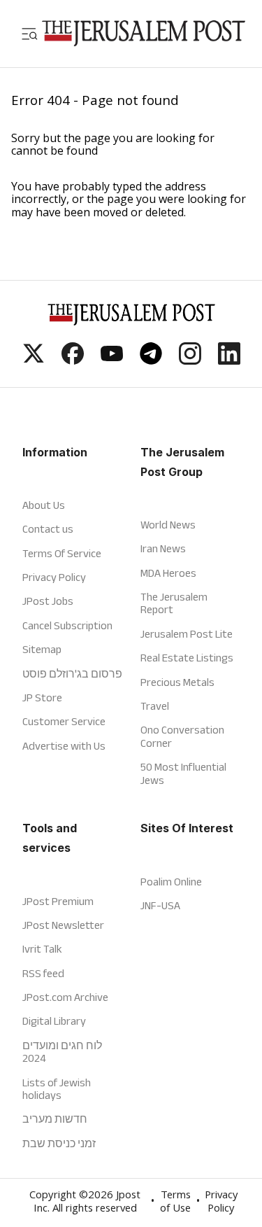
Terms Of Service (61, 553)
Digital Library (54, 1021)
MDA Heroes (168, 573)
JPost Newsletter (63, 925)
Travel (154, 706)
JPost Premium (58, 901)
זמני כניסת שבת (59, 1143)
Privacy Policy (54, 577)
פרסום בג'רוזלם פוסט (72, 674)
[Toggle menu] (29, 33)
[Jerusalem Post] (143, 33)
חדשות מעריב (54, 1119)
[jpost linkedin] (229, 360)
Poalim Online (171, 882)
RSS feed (43, 973)
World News (168, 525)
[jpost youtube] (112, 360)
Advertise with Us (63, 746)
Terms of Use (175, 1203)
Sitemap (41, 649)
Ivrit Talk (42, 949)
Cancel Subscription (67, 625)
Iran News (163, 548)
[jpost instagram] (190, 360)
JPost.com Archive (65, 997)
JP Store (42, 697)
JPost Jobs (47, 601)
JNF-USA (160, 905)
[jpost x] (33, 360)
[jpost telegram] (151, 360)
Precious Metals (177, 682)
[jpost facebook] (72, 360)
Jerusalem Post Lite (186, 634)
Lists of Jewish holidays (56, 1089)
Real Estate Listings (186, 658)
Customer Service (63, 721)
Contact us (47, 529)
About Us (43, 505)
